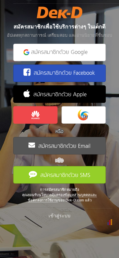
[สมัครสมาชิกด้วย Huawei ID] (35, 115)
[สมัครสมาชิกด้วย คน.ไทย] (83, 115)
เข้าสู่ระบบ (59, 215)
